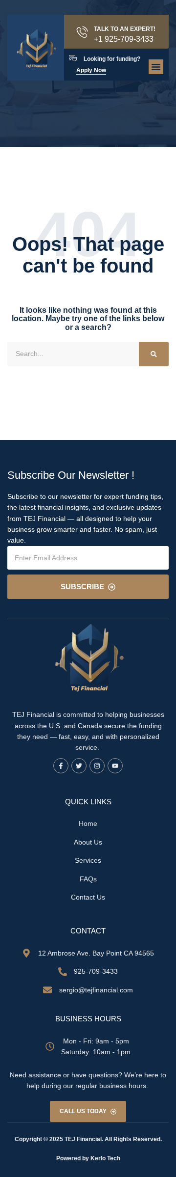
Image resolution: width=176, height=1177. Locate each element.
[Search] (154, 354)
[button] (156, 67)
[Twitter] (79, 765)
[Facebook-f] (60, 765)
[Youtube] (115, 765)
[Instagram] (97, 765)
